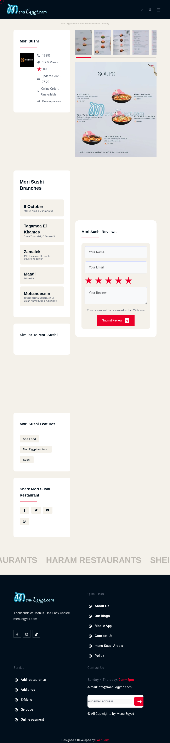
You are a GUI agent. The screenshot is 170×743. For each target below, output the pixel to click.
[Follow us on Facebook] (17, 634)
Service (18, 668)
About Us (102, 606)
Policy (99, 656)
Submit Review (112, 320)
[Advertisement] (41, 144)
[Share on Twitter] (36, 510)
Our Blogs (102, 616)
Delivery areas (51, 101)
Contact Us (104, 636)
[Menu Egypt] (26, 9)
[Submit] (139, 701)
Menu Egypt (125, 714)
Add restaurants (33, 680)
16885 (46, 55)
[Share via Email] (47, 510)
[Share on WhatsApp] (24, 521)
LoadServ (102, 740)
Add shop (28, 690)
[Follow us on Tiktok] (36, 634)
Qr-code (27, 710)
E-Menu (26, 700)
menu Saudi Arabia (109, 646)
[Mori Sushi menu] (83, 42)
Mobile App (103, 626)
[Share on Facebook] (24, 510)
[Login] (150, 9)
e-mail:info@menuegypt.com (109, 687)
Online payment (32, 719)
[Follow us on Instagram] (26, 634)
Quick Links (95, 594)
